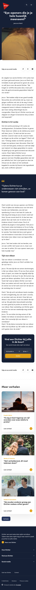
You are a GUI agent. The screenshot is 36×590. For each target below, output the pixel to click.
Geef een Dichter (6, 572)
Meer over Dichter (10, 542)
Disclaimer (14, 581)
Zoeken (18, 356)
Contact (16, 572)
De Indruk (18, 585)
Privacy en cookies (24, 581)
